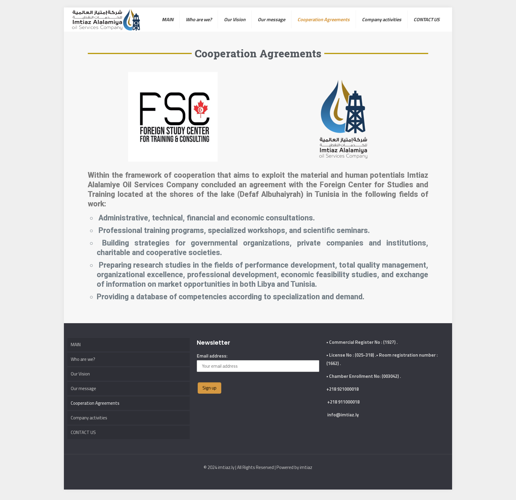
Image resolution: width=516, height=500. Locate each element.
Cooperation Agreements (95, 403)
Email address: (212, 356)
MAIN (76, 344)
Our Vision (80, 373)
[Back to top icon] (487, 487)
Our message (83, 388)
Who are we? (83, 359)
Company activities (89, 417)
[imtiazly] (105, 19)
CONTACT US (83, 432)
